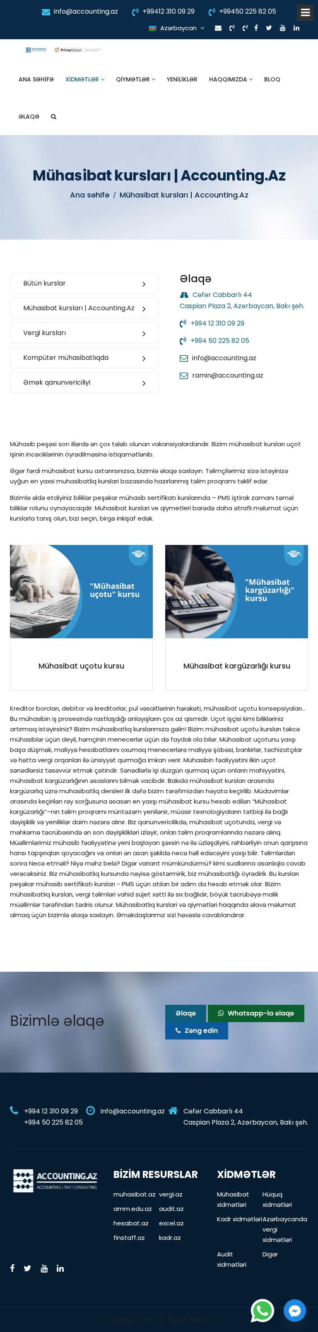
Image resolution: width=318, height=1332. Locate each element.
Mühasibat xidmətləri (233, 1199)
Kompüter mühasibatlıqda (65, 357)
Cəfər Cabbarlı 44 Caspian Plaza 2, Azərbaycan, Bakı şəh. (245, 1116)
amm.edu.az (132, 1208)
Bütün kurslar (44, 283)
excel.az (171, 1223)
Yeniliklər (182, 79)
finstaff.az (129, 1237)
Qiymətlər (134, 79)
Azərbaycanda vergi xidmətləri (285, 1229)
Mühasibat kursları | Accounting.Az (79, 308)
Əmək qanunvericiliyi (56, 382)
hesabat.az (131, 1223)
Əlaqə (29, 116)
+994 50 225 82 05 (219, 340)
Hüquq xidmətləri (277, 1199)
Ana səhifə (36, 79)
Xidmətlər (83, 79)
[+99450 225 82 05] (245, 28)
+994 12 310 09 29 (217, 323)
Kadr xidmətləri (239, 1219)
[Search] (53, 116)
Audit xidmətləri (231, 1259)
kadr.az (170, 1237)
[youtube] (283, 28)
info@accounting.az (85, 11)
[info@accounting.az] (218, 28)
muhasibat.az (134, 1194)
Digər (270, 1254)
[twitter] (269, 28)
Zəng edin (200, 1030)
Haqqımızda (229, 79)
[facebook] (256, 28)
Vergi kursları (44, 333)
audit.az (171, 1208)
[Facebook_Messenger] (295, 1310)
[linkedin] (296, 28)
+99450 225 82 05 (246, 11)
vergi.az (171, 1194)
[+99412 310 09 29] (232, 28)
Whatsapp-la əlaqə (260, 1013)
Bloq (272, 79)
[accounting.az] (55, 1180)
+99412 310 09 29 (168, 11)
